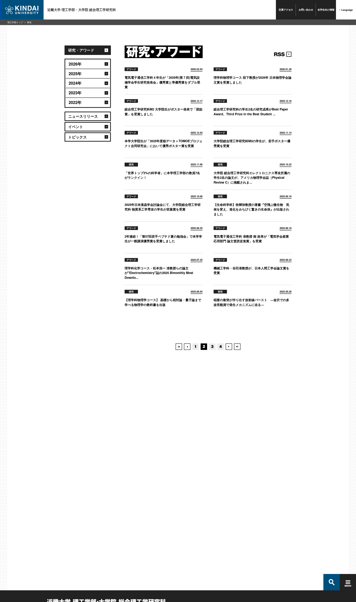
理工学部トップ (15, 22)
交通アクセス (286, 9)
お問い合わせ (306, 9)
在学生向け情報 (326, 9)
